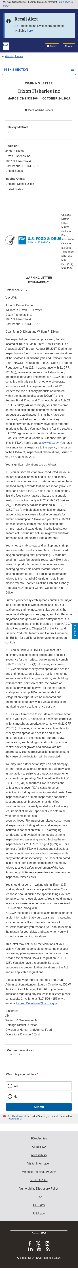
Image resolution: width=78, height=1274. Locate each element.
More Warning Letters (40, 109)
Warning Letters (14, 56)
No (15, 1096)
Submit (39, 1107)
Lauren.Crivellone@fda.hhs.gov (36, 1003)
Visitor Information (38, 1163)
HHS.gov (39, 1205)
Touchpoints (13, 1118)
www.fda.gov (50, 442)
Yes (16, 1086)
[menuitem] (38, 1053)
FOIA (39, 1196)
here (30, 30)
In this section (16, 69)
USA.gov (39, 1213)
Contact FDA (39, 1233)
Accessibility (39, 1155)
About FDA (39, 1146)
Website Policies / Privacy (39, 1171)
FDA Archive (39, 1138)
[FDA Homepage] (6, 45)
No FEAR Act (39, 1180)
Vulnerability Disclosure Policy (38, 1188)
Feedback (74, 631)
